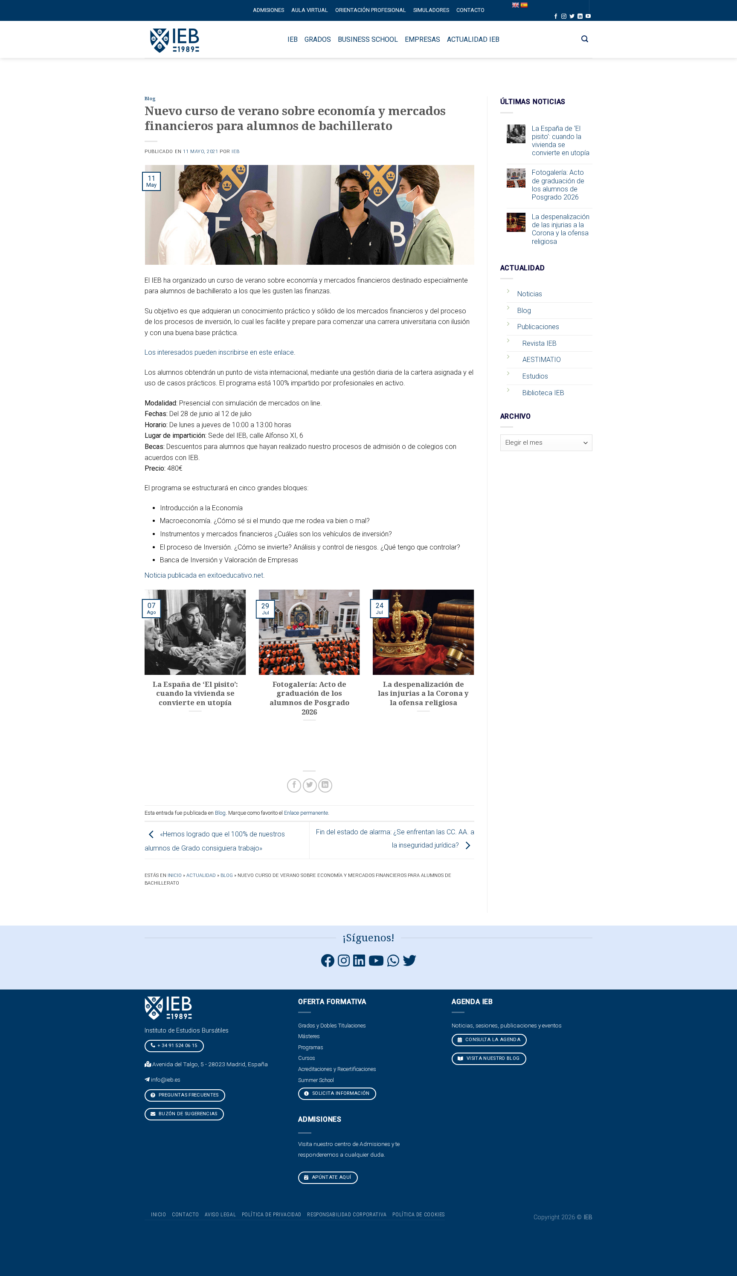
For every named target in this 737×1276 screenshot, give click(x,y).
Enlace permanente (306, 813)
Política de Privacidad (272, 1215)
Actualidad (201, 875)
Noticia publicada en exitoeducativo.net (204, 575)
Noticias (529, 294)
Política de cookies (418, 1215)
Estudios (535, 376)
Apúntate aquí (330, 1177)
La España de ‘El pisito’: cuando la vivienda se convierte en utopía (560, 140)
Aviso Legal (220, 1215)
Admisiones (268, 10)
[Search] (584, 39)
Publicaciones (538, 327)
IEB (236, 151)
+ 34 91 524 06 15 (177, 1045)
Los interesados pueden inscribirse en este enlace (219, 352)
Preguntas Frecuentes (188, 1095)
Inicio (175, 875)
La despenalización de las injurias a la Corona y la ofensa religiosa (560, 229)
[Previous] (142, 675)
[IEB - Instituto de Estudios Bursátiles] (175, 39)
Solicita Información (340, 1093)
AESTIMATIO (541, 360)
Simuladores (431, 10)
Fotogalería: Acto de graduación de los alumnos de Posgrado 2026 (558, 184)
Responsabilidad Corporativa (347, 1215)
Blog (150, 98)
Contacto (470, 10)
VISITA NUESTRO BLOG (492, 1058)
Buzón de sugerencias (187, 1114)
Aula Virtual (309, 10)
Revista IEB (539, 343)
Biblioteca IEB (543, 393)
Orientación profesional (370, 10)
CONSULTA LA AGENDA (492, 1039)
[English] (515, 5)
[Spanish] (524, 5)
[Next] (476, 675)
